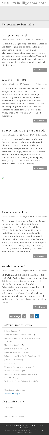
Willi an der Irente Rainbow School (19, 381)
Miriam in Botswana (13, 371)
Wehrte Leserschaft (13, 266)
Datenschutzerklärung (14, 416)
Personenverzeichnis (15, 212)
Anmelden (8, 407)
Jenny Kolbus (8, 39)
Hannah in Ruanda (12, 345)
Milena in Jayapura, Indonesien (17, 367)
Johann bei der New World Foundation (21, 356)
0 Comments (37, 39)
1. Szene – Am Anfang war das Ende (23, 130)
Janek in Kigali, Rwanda (14, 348)
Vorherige (15, 316)
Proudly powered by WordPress (19, 430)
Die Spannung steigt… (15, 35)
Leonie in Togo (10, 363)
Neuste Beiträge (12, 393)
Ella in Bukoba (10, 331)
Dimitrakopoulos (24, 432)
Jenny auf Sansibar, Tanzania (16, 352)
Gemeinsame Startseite (14, 390)
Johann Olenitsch (10, 84)
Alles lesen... (40, 70)
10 (32, 316)
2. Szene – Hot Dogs (14, 79)
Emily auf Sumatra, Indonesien (17, 334)
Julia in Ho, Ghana (12, 359)
